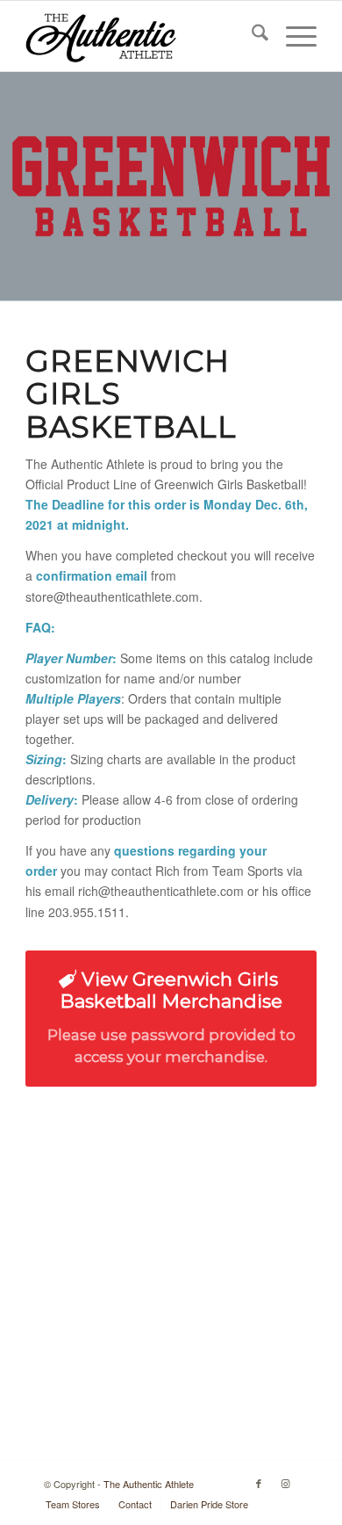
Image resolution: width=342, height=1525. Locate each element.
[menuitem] (251, 36)
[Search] (251, 36)
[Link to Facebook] (259, 1483)
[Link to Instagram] (285, 1483)
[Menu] (292, 36)
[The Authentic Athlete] (141, 36)
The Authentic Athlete (148, 1484)
